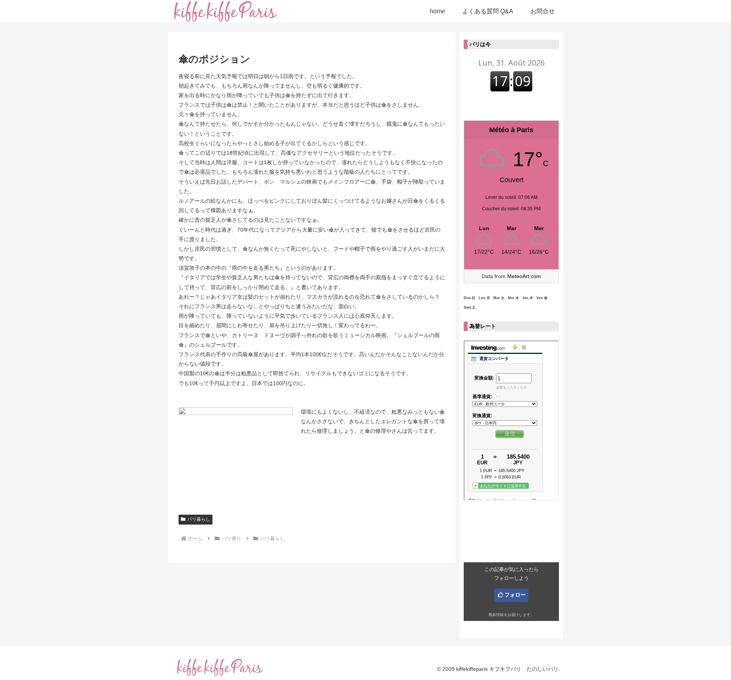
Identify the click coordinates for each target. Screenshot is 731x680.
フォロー (515, 595)
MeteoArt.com (524, 276)
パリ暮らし (198, 519)
